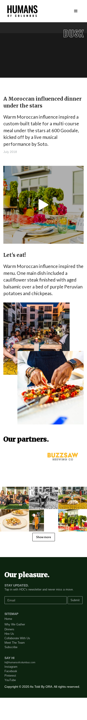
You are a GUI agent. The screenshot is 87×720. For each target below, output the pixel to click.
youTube (10, 680)
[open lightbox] (43, 205)
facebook (10, 671)
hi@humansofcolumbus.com (19, 662)
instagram (10, 666)
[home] (21, 11)
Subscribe (10, 647)
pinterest (10, 675)
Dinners (9, 629)
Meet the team (14, 642)
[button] (76, 11)
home (8, 619)
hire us (9, 633)
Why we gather (14, 624)
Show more (43, 537)
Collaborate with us (17, 638)
